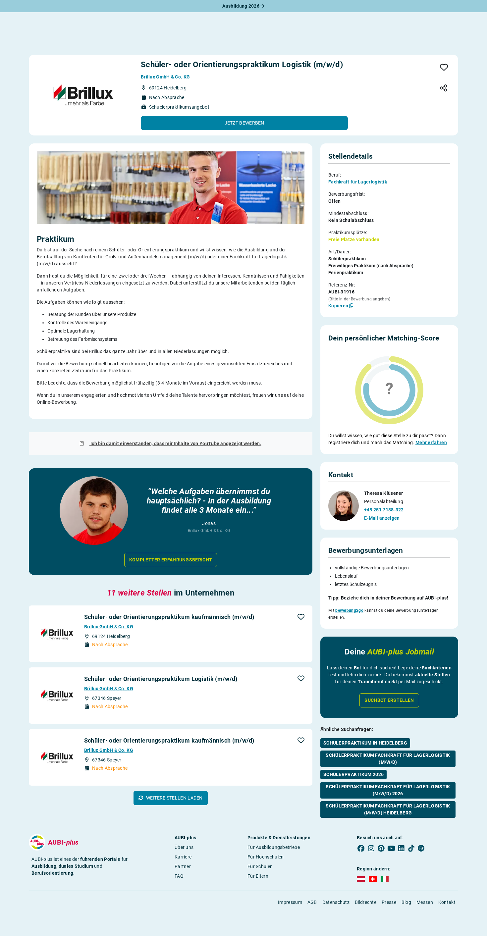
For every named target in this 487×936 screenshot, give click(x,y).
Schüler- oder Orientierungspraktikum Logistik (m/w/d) (161, 678)
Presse (389, 902)
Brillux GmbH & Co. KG (165, 76)
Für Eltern (257, 876)
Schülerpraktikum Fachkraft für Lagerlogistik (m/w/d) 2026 (388, 790)
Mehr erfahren (431, 442)
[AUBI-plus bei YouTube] (391, 848)
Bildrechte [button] (365, 902)
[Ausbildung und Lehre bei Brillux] (83, 95)
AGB (312, 902)
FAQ (179, 876)
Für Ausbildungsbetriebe (273, 847)
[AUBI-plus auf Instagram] (371, 848)
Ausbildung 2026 (241, 6)
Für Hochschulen (265, 856)
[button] (244, 123)
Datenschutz (336, 902)
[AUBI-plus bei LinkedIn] (401, 848)
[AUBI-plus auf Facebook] (361, 848)
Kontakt (447, 902)
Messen (424, 902)
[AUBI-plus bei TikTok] (411, 848)
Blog (406, 902)
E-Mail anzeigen (382, 518)
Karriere (183, 856)
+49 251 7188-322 (384, 509)
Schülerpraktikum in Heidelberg (365, 743)
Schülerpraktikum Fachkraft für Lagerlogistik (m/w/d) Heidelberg (388, 809)
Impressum (290, 902)
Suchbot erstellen (389, 700)
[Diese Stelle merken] (444, 68)
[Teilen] (443, 88)
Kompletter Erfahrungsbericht (170, 559)
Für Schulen (260, 866)
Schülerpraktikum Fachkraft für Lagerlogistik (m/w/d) (388, 759)
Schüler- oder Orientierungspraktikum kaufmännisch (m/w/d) (169, 616)
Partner (183, 866)
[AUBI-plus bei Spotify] (421, 848)
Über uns (184, 847)
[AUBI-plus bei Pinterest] (381, 848)
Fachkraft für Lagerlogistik (357, 181)
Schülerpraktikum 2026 (353, 774)
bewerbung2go (349, 610)
